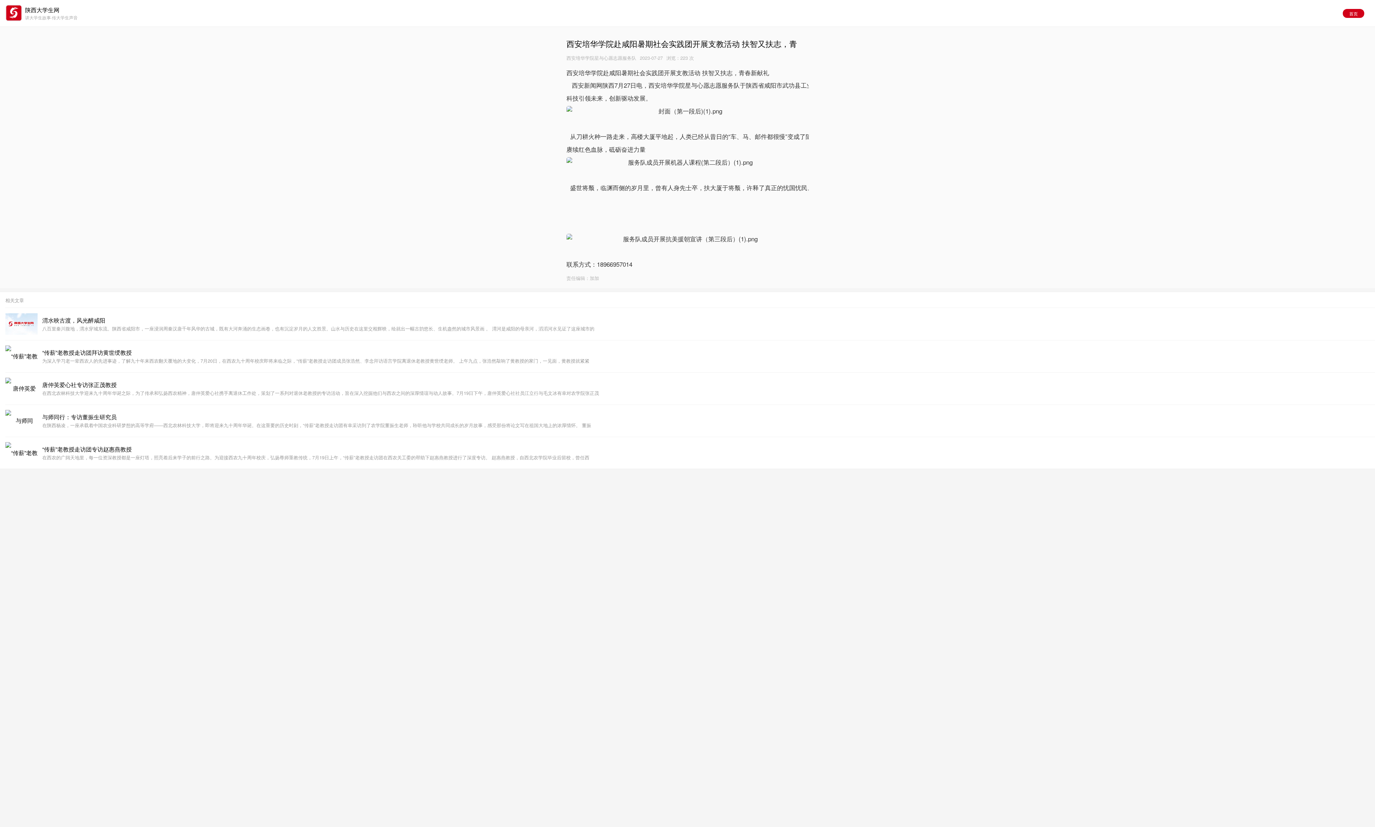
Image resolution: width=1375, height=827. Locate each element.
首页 (1353, 13)
